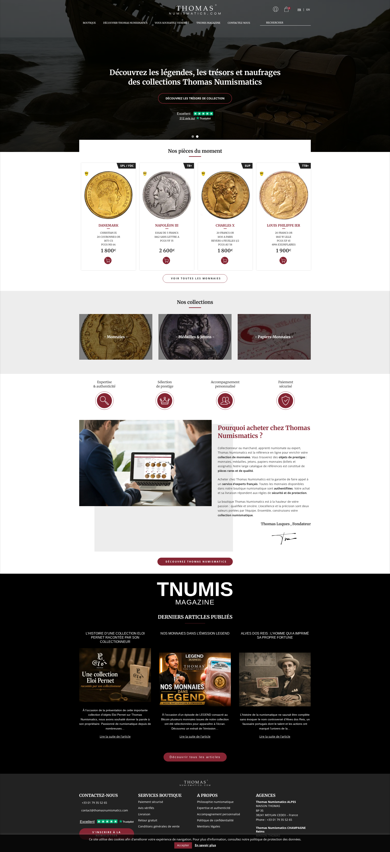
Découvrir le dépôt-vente (195, 107)
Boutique (89, 22)
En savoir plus (205, 845)
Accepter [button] (183, 845)
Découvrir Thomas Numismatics (125, 22)
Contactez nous (239, 22)
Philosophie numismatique (215, 802)
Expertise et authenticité (213, 808)
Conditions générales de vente (159, 826)
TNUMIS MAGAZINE (208, 22)
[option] (195, 76)
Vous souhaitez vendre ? (172, 22)
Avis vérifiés (146, 808)
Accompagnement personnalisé (218, 814)
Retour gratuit (147, 820)
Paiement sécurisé (150, 802)
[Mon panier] (286, 10)
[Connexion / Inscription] (275, 9)
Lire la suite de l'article (115, 736)
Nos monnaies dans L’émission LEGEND (195, 633)
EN (308, 9)
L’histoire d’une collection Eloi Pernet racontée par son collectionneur (115, 638)
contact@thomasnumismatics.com (104, 810)
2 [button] (197, 136)
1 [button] (193, 136)
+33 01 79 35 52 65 (94, 803)
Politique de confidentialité (215, 820)
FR (299, 9)
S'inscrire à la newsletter (106, 833)
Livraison (144, 814)
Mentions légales (208, 826)
